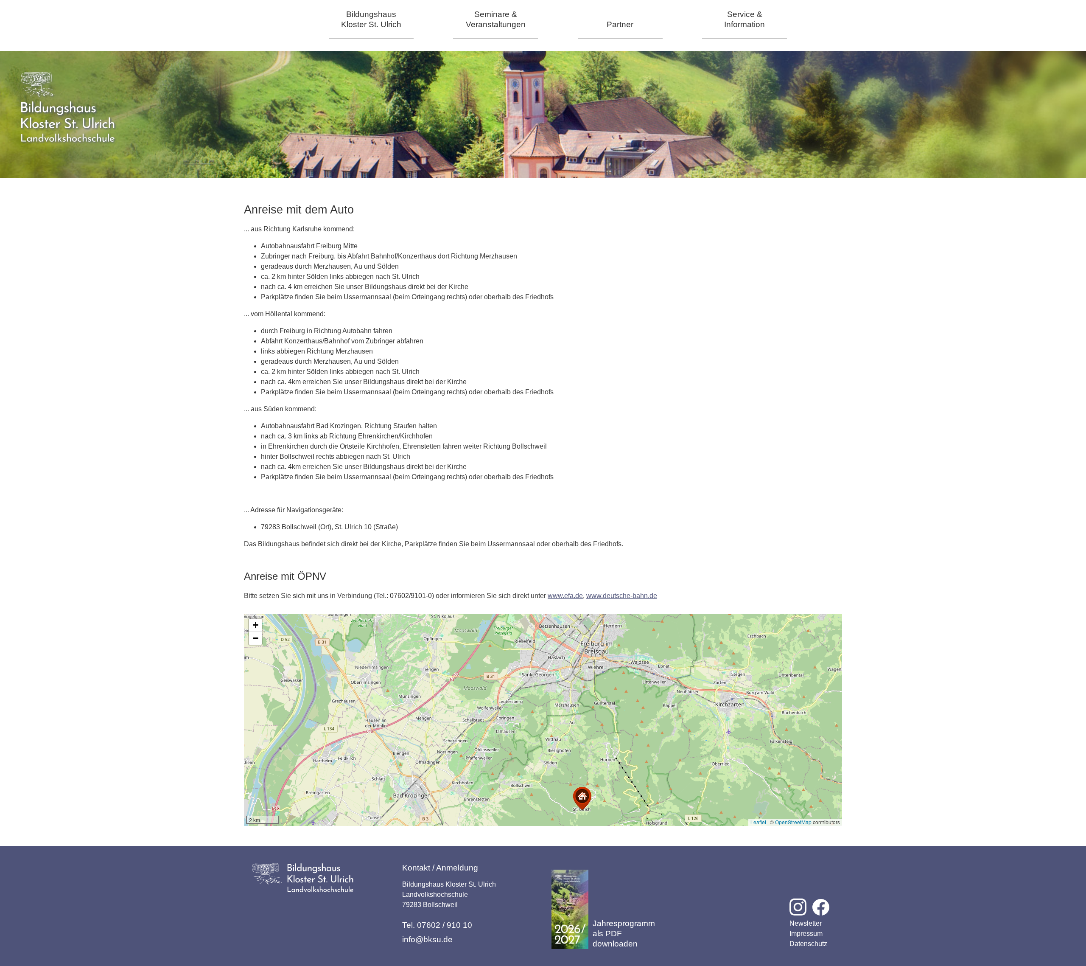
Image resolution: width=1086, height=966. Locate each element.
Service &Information (744, 19)
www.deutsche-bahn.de (621, 595)
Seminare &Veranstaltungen (496, 19)
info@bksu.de (427, 939)
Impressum (806, 933)
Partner (620, 24)
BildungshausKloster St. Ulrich (371, 19)
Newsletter (805, 923)
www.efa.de (565, 595)
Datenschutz (808, 943)
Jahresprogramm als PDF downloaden (624, 933)
